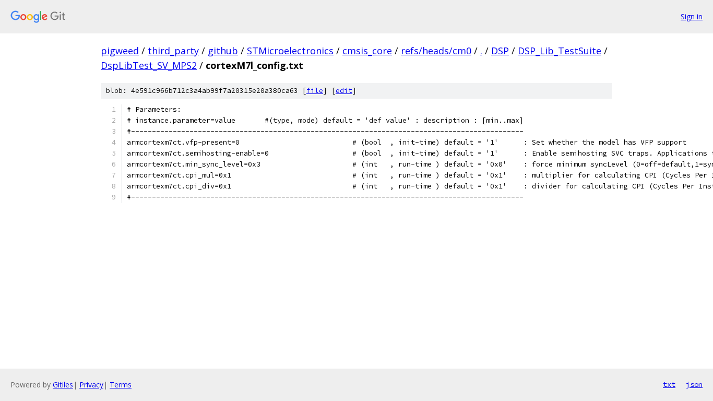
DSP (500, 50)
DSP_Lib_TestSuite (559, 50)
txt (669, 384)
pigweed (120, 50)
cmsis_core (367, 50)
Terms (121, 385)
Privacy (91, 385)
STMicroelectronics (290, 50)
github (223, 50)
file (314, 90)
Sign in (692, 16)
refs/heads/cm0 (436, 50)
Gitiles (63, 385)
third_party (173, 50)
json (694, 384)
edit (344, 90)
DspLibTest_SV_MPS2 (149, 65)
